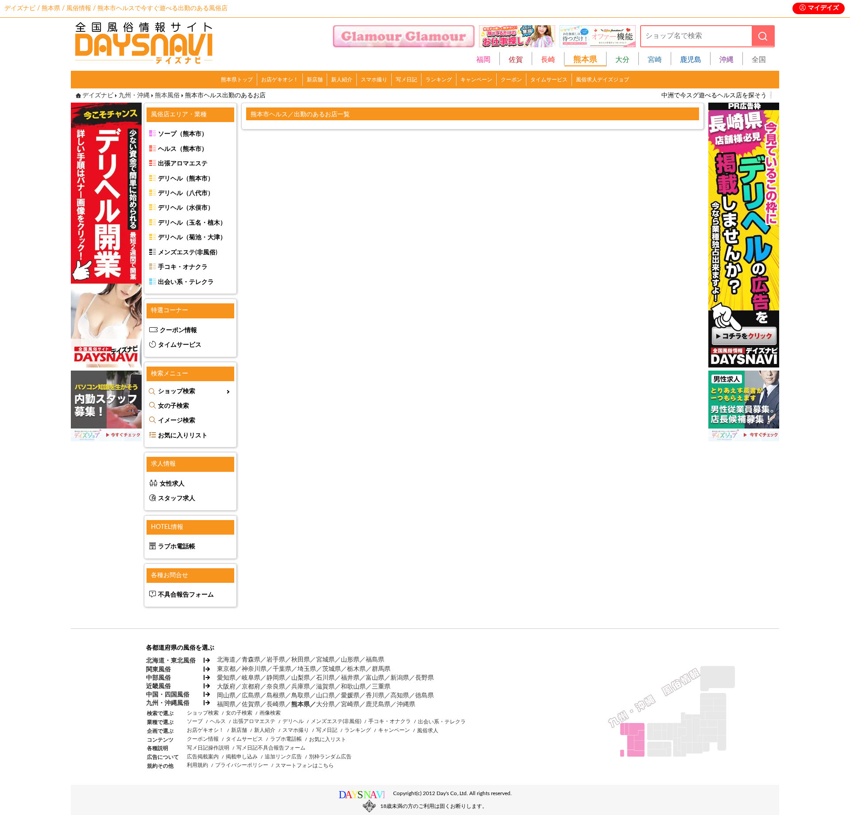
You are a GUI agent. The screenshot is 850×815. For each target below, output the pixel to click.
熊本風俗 (167, 95)
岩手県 (276, 660)
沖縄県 (406, 704)
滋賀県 (325, 687)
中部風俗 (158, 678)
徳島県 (424, 696)
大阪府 (226, 687)
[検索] (763, 36)
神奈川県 (254, 669)
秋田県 (300, 660)
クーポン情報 (178, 330)
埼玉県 (307, 669)
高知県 (399, 696)
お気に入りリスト (183, 435)
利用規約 (197, 765)
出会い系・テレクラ (186, 282)
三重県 (381, 687)
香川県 (375, 696)
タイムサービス (549, 79)
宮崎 (655, 59)
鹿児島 (690, 59)
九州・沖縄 (134, 95)
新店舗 (315, 79)
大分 (622, 59)
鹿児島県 (378, 704)
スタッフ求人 (176, 498)
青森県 (251, 660)
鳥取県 (300, 696)
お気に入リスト (327, 739)
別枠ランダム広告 (330, 756)
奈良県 (276, 687)
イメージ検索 (176, 420)
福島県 (375, 660)
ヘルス (218, 721)
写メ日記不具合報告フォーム (270, 747)
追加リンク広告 (283, 756)
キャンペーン (476, 79)
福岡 (483, 59)
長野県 (424, 678)
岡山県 (226, 696)
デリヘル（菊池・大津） (192, 237)
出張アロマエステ (183, 164)
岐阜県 (251, 678)
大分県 (325, 704)
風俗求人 (427, 730)
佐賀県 (251, 704)
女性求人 (172, 484)
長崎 (548, 59)
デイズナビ (97, 95)
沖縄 (726, 59)
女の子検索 (173, 406)
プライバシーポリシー (241, 765)
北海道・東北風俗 (170, 661)
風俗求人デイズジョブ (602, 79)
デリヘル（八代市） (186, 193)
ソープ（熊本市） (183, 134)
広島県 (251, 696)
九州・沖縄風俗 (167, 703)
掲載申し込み (242, 756)
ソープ (195, 721)
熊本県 (300, 704)
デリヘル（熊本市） (186, 179)
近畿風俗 (158, 686)
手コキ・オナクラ (183, 267)
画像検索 (270, 713)
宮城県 (325, 660)
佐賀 (516, 59)
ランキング (438, 79)
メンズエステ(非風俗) (187, 252)
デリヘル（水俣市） (186, 208)
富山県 (375, 678)
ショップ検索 (176, 391)
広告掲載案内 (203, 756)
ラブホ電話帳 (176, 546)
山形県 (350, 660)
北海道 (226, 660)
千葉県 (282, 669)
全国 (759, 59)
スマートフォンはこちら (304, 765)
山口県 (325, 696)
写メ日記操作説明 (208, 747)
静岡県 (276, 678)
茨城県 (331, 669)
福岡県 (226, 704)
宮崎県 (350, 704)
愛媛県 (350, 696)
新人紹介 (341, 79)
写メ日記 (406, 79)
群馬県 (381, 669)
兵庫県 (300, 687)
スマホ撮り (374, 79)
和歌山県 (353, 687)
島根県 (276, 696)
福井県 (350, 678)
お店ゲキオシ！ (279, 79)
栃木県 (356, 669)
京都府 (251, 687)
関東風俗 (158, 669)
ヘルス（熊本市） (183, 149)
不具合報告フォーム (186, 595)
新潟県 (399, 678)
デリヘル (293, 721)
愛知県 (226, 678)
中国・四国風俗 (167, 695)
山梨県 (300, 678)
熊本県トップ (237, 79)
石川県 (325, 678)
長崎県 (276, 704)
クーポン (511, 79)
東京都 (226, 669)
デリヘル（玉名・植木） (192, 223)
